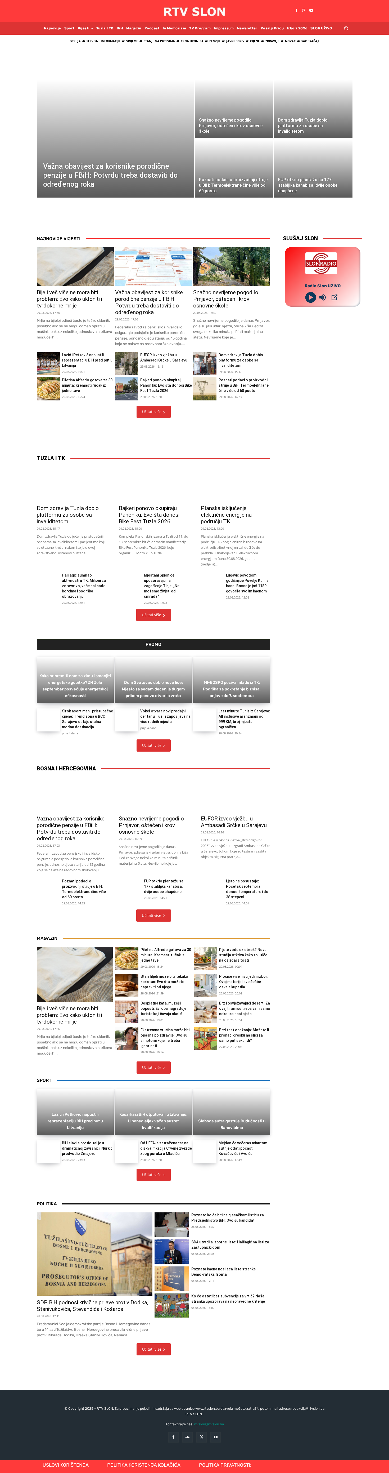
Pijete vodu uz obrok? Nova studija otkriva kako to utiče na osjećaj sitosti (243, 955)
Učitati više (151, 411)
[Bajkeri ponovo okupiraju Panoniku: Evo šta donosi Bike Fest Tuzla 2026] (126, 388)
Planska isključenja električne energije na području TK (226, 515)
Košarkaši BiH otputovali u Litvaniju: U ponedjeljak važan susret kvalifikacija (153, 1121)
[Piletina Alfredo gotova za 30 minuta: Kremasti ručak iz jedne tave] (48, 388)
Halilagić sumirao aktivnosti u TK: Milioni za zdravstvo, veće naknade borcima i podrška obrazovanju (84, 586)
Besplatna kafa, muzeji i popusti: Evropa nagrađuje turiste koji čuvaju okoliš (163, 1008)
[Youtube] (311, 11)
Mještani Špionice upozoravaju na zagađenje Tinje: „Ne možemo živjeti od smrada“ (161, 586)
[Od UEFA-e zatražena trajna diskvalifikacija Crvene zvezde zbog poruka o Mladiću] (126, 1151)
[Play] (311, 297)
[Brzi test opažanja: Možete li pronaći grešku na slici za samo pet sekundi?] (205, 1038)
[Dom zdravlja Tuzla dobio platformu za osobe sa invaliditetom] (313, 109)
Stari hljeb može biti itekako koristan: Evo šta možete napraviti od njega (164, 981)
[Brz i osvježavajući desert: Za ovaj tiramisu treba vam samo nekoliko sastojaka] (205, 1012)
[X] (201, 1437)
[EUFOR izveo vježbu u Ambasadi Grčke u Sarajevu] (126, 363)
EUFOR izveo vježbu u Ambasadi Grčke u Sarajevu (234, 821)
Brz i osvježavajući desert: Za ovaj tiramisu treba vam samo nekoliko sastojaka (244, 1008)
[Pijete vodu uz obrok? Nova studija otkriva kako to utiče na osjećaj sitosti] (205, 958)
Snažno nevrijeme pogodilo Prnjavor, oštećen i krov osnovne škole (225, 299)
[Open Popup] (334, 297)
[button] (346, 28)
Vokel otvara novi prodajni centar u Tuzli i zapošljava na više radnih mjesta (165, 716)
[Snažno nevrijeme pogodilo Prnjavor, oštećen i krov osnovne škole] (234, 109)
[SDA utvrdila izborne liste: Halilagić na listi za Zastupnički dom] (172, 1251)
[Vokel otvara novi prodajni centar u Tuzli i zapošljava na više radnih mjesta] (126, 719)
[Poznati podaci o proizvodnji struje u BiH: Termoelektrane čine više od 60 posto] (234, 168)
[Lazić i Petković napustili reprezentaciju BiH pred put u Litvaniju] (48, 363)
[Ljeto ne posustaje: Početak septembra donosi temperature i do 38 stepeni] (211, 885)
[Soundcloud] (187, 1437)
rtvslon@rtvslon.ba (209, 1424)
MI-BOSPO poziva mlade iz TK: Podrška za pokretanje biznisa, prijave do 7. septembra (232, 689)
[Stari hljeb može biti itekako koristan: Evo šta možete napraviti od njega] (126, 985)
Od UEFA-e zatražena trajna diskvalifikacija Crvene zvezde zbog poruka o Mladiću (166, 1148)
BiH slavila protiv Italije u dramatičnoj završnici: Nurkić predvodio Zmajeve (87, 1148)
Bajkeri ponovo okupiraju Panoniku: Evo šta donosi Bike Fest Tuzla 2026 (166, 385)
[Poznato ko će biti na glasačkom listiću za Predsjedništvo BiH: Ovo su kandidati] (172, 1224)
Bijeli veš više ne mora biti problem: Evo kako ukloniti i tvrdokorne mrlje (69, 299)
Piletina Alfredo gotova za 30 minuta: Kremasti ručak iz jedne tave (87, 385)
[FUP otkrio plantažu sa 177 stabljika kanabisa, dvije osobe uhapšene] (313, 168)
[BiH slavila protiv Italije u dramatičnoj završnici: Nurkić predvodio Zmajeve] (48, 1151)
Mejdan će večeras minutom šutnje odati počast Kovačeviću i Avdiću (243, 1148)
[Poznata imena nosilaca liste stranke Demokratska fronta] (172, 1278)
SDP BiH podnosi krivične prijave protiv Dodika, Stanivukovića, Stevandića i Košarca (92, 1305)
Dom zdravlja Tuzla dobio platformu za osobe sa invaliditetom (241, 360)
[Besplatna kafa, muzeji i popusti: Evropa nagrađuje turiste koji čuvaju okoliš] (126, 1012)
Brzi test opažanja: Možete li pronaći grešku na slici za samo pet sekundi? (244, 1035)
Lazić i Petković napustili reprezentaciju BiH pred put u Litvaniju (87, 360)
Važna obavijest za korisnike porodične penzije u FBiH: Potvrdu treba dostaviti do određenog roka (149, 302)
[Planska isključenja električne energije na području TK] (235, 484)
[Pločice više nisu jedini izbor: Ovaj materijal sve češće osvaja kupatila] (205, 985)
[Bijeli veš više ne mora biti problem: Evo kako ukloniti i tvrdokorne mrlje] (75, 266)
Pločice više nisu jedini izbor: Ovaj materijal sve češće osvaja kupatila (243, 981)
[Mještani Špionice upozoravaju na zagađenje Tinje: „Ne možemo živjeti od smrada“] (129, 580)
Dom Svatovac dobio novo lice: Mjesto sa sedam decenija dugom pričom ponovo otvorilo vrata (153, 689)
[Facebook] (296, 11)
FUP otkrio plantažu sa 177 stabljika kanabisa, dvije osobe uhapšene (163, 886)
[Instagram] (303, 11)
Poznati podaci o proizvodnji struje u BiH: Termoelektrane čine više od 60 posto (244, 385)
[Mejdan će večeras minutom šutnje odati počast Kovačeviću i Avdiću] (204, 1151)
